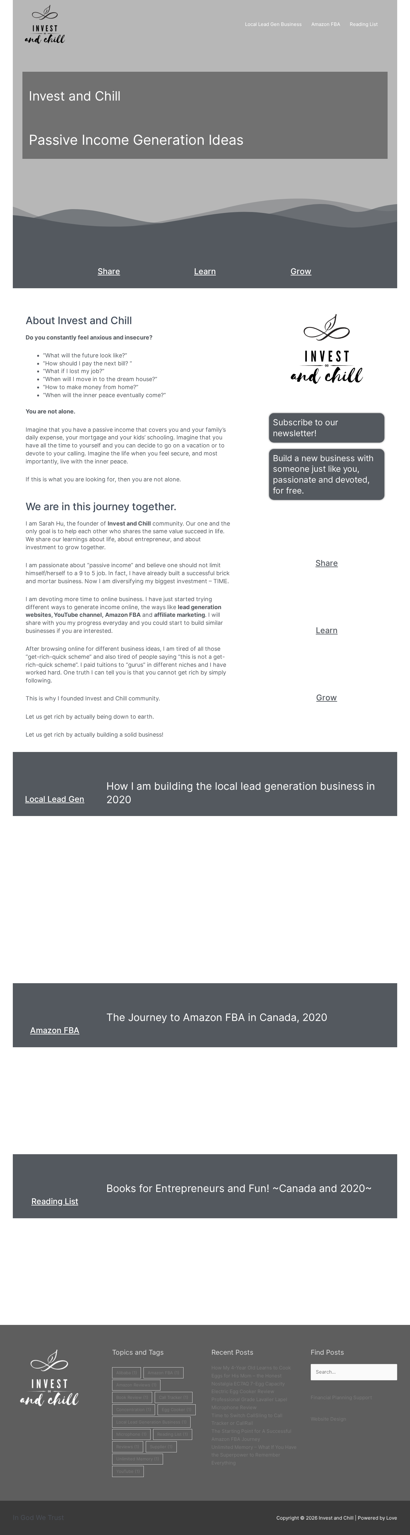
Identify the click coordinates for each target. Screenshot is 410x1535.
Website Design (328, 1419)
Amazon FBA (325, 24)
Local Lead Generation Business (151, 1422)
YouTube (128, 1471)
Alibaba (126, 1372)
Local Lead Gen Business (273, 24)
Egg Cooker (177, 1409)
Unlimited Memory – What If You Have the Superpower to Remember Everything (254, 1455)
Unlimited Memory (137, 1458)
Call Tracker (173, 1397)
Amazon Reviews (136, 1384)
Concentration (133, 1409)
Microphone (131, 1434)
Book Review (132, 1397)
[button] (389, 24)
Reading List (364, 24)
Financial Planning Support (341, 1397)
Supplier (161, 1446)
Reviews (127, 1446)
